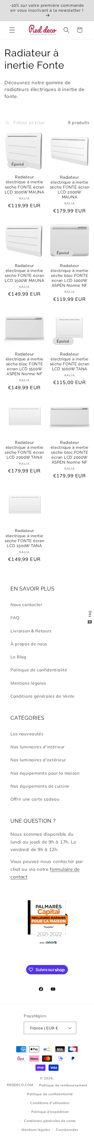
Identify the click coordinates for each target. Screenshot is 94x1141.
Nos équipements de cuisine (39, 786)
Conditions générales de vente (50, 1121)
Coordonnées (67, 1129)
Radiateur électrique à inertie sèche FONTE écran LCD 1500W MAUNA (24, 273)
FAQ (14, 617)
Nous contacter (26, 604)
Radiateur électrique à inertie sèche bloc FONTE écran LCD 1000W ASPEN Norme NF (69, 275)
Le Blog (18, 656)
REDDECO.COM (20, 1085)
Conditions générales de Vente (42, 696)
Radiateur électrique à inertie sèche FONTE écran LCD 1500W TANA (24, 538)
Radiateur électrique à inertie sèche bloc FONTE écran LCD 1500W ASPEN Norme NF (24, 364)
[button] (12, 30)
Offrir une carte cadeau (35, 799)
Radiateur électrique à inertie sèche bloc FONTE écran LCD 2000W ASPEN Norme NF (69, 452)
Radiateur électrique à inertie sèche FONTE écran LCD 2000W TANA (24, 450)
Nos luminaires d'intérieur (37, 746)
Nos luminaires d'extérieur (38, 759)
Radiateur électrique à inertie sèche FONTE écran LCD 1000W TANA (70, 361)
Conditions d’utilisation (49, 1103)
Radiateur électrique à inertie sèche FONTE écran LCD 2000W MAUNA (70, 187)
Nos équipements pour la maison (45, 773)
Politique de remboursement (63, 1085)
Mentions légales (28, 683)
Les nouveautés (27, 733)
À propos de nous (28, 643)
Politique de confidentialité (38, 669)
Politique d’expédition (50, 1112)
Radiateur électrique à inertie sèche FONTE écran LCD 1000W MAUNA (24, 184)
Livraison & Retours (31, 630)
